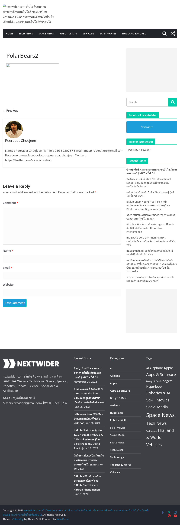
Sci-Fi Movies (108, 33)
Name (8, 251)
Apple (113, 383)
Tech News (26, 33)
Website (8, 284)
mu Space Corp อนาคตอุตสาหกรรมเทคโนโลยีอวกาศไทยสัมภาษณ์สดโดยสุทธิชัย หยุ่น (150, 241)
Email (7, 268)
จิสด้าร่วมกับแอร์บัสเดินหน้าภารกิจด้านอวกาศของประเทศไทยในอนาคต (89, 460)
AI (111, 368)
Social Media (117, 435)
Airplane (115, 375)
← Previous (10, 110)
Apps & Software (120, 390)
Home (9, 33)
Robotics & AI (68, 33)
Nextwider (147, 127)
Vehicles (88, 33)
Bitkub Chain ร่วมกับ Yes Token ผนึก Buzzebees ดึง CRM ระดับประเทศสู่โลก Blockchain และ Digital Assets (148, 205)
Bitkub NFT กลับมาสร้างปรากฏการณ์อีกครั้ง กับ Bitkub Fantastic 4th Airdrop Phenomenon (150, 228)
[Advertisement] (151, 70)
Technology (117, 457)
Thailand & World (134, 33)
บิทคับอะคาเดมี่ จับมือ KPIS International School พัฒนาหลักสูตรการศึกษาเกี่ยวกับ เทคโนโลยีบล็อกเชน (148, 182)
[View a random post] (173, 33)
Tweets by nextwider (138, 149)
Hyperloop (116, 412)
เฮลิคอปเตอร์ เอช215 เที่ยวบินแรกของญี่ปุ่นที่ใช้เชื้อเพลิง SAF (88, 419)
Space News (46, 33)
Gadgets (115, 405)
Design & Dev (118, 398)
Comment (10, 203)
